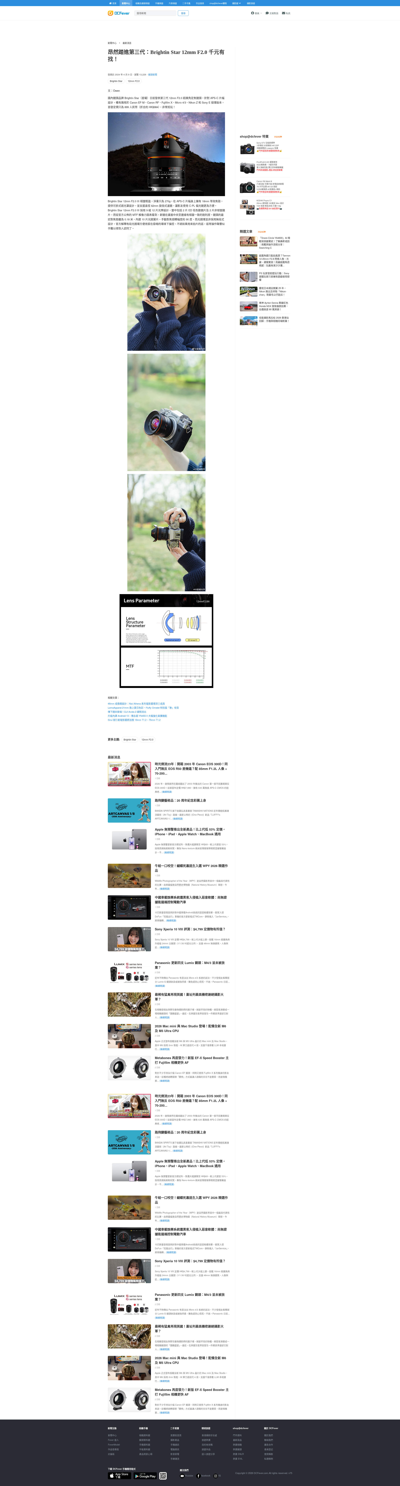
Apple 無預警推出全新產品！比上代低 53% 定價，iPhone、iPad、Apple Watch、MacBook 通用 (190, 831)
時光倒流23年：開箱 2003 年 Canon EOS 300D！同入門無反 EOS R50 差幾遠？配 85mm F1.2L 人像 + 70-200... (191, 769)
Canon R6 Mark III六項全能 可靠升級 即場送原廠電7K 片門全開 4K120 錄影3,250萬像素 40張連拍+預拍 (270, 186)
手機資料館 (144, 1444)
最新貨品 (237, 1439)
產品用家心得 (145, 1454)
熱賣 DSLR (238, 1454)
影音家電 (174, 1454)
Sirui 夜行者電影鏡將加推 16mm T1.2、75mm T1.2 (134, 719)
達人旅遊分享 (208, 1454)
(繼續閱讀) (167, 791)
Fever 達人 (113, 1439)
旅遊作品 (206, 1449)
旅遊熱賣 (206, 1439)
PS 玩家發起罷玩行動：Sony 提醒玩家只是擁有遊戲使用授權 (274, 276)
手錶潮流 (174, 1458)
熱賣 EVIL (238, 1458)
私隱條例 (268, 1458)
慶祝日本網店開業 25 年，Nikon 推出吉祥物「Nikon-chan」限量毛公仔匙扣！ (272, 291)
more (277, 136)
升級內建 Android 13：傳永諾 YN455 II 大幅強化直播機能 (137, 715)
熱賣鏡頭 (237, 1449)
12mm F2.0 (134, 81)
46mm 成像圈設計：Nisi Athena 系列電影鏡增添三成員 (136, 703)
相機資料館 (144, 1435)
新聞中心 (112, 42)
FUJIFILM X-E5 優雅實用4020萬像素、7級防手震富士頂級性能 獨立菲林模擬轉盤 (270, 166)
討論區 (111, 1454)
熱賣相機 (237, 1444)
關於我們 (268, 1435)
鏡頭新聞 (152, 74)
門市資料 (237, 1435)
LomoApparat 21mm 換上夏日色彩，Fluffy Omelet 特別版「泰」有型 (143, 707)
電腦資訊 (174, 1449)
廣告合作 (268, 1444)
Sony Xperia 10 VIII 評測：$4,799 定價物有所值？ (190, 929)
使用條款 (268, 1454)
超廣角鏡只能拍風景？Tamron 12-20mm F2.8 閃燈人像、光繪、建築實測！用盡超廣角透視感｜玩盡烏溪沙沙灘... (274, 260)
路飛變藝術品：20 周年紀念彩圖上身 (180, 800)
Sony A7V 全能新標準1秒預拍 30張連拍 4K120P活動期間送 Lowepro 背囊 (269, 146)
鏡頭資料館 (144, 1439)
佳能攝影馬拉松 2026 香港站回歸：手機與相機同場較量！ (274, 319)
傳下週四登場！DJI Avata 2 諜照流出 (127, 711)
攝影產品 (174, 1439)
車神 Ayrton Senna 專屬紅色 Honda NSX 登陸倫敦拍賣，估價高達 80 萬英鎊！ (273, 306)
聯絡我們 (268, 1439)
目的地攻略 (207, 1444)
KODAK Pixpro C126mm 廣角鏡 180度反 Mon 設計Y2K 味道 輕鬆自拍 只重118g (270, 204)
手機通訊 (174, 1444)
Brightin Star (116, 81)
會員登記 (268, 1449)
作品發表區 (113, 1449)
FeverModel (114, 1444)
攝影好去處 (209, 1435)
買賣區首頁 (175, 1435)
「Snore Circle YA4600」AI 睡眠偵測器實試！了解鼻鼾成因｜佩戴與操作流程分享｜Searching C (274, 242)
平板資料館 (144, 1449)
